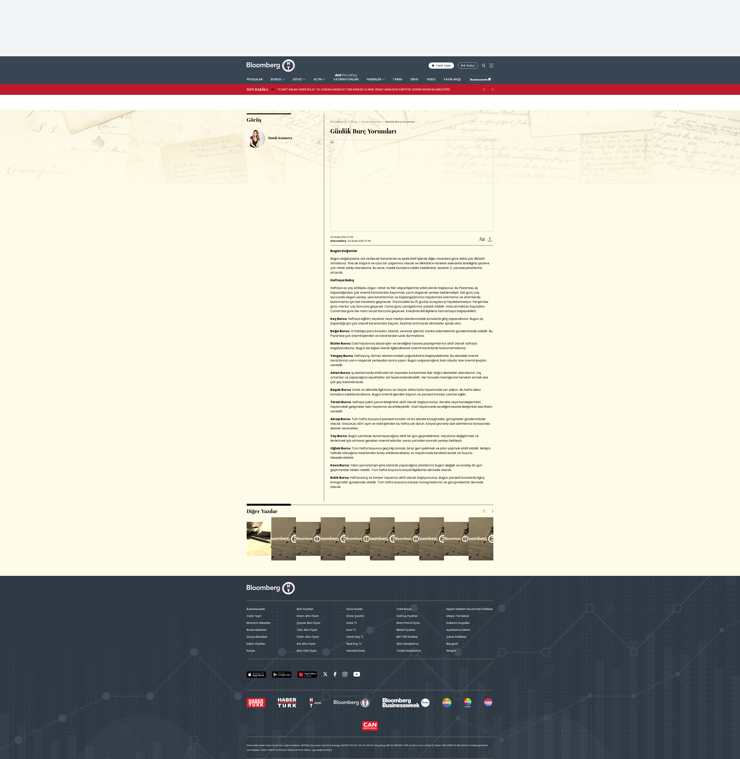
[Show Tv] (447, 703)
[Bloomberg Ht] (352, 703)
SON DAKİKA (257, 89)
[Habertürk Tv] (287, 703)
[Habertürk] (256, 703)
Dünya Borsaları (257, 637)
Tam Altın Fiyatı (307, 630)
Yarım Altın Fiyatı (308, 637)
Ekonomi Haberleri (259, 623)
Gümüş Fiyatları (407, 616)
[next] (492, 89)
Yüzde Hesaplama (409, 651)
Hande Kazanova (371, 121)
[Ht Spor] (315, 703)
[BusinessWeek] (480, 79)
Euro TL (351, 630)
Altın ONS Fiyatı (306, 651)
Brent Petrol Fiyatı (408, 623)
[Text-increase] (482, 239)
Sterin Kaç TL (355, 637)
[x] (325, 675)
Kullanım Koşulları (458, 623)
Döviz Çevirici (355, 616)
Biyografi (452, 644)
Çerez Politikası (456, 637)
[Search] (483, 65)
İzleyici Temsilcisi (458, 616)
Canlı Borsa (404, 609)
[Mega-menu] (491, 65)
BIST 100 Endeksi (407, 637)
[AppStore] (256, 674)
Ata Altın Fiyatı (306, 644)
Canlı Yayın (254, 616)
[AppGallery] (307, 674)
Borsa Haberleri (257, 630)
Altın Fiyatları (305, 609)
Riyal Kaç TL (354, 644)
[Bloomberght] (271, 65)
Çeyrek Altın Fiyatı (308, 623)
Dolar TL (351, 623)
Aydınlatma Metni (458, 630)
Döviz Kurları (354, 609)
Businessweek (256, 609)
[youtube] (356, 675)
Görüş (353, 121)
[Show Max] (488, 703)
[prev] (484, 89)
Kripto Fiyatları (256, 644)
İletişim (451, 651)
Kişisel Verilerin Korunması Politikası (470, 609)
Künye (251, 651)
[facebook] (335, 675)
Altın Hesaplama (407, 644)
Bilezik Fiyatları (406, 630)
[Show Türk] (467, 703)
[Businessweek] (406, 703)
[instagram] (345, 675)
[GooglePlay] (281, 674)
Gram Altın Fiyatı (308, 616)
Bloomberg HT (338, 121)
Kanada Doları (355, 651)
